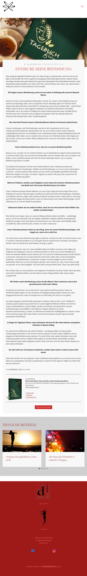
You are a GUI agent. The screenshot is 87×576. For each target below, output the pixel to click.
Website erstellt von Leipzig (43, 567)
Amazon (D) (30, 393)
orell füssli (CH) (31, 397)
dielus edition (43, 503)
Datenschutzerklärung (43, 538)
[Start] (24, 64)
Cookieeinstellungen (43, 540)
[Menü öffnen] (82, 6)
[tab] (39, 468)
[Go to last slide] (6, 448)
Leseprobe (43, 529)
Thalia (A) (29, 395)
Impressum (43, 543)
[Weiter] (81, 448)
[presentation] (22, 441)
